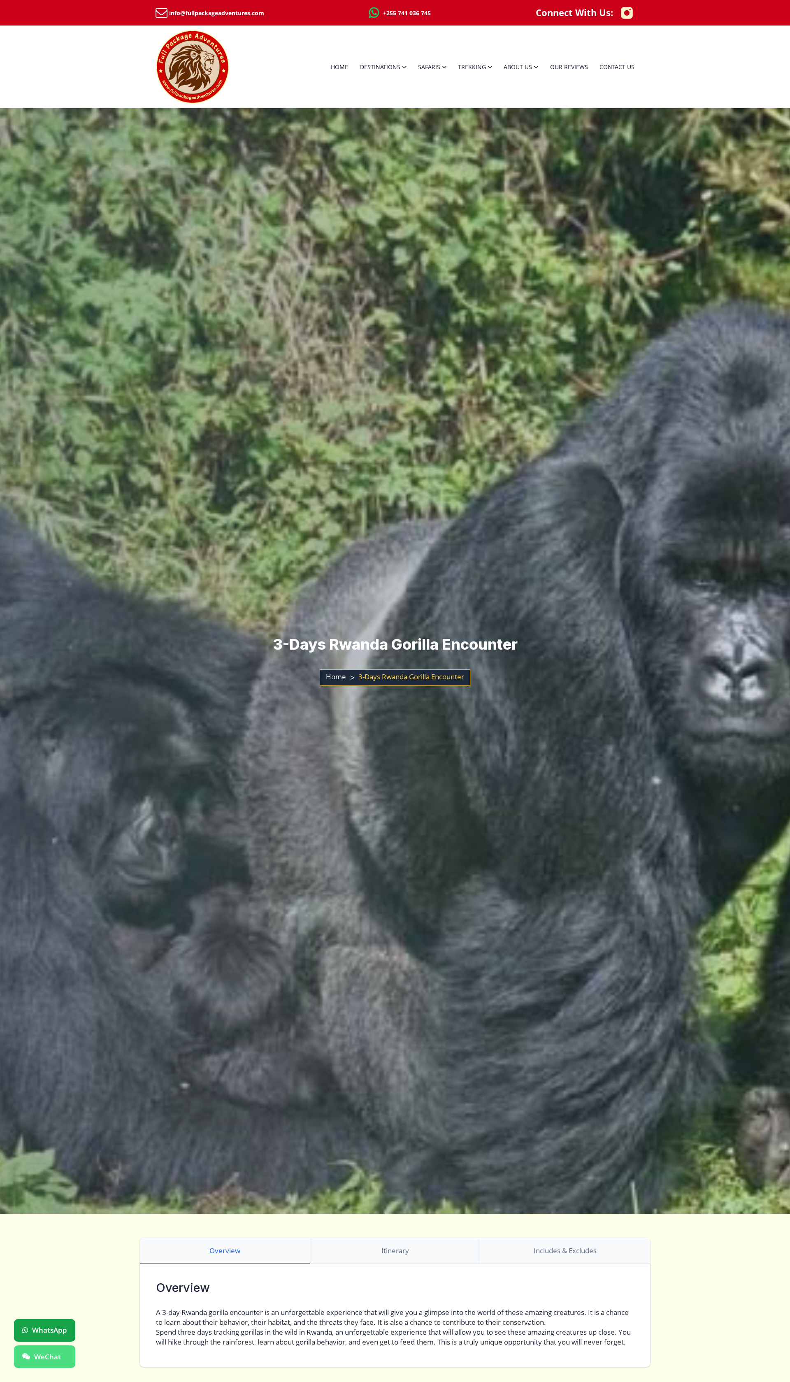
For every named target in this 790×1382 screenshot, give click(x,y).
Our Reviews (569, 67)
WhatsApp (49, 1330)
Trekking (472, 67)
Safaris (429, 67)
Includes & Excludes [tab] (565, 1250)
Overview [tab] (224, 1250)
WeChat (47, 1356)
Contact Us (616, 67)
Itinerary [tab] (395, 1250)
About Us (518, 67)
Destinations (380, 67)
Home (339, 67)
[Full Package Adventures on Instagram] (626, 13)
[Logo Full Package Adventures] (192, 67)
